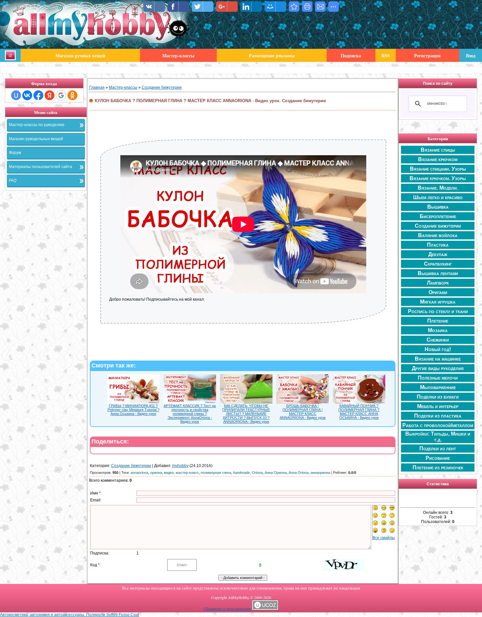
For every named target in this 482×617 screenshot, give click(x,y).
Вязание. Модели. (438, 188)
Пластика (438, 245)
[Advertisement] (46, 293)
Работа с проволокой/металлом (437, 425)
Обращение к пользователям (227, 608)
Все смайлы (383, 537)
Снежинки (438, 340)
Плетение (437, 321)
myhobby (180, 465)
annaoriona (139, 473)
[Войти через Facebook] (38, 95)
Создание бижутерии (162, 87)
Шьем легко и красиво (438, 197)
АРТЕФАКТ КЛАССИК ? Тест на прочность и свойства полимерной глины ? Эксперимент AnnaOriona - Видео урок (190, 413)
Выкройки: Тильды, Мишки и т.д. (437, 436)
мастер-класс (187, 473)
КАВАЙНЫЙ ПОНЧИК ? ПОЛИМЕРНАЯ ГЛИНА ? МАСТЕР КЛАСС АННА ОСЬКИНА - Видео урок (358, 412)
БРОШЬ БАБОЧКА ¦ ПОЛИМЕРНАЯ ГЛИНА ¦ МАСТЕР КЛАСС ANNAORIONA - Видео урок (303, 412)
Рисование (438, 458)
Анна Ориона (276, 473)
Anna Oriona (299, 473)
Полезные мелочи (438, 378)
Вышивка (438, 207)
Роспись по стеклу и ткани (438, 311)
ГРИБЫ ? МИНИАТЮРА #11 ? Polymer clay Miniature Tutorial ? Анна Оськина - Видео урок (133, 410)
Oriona (257, 473)
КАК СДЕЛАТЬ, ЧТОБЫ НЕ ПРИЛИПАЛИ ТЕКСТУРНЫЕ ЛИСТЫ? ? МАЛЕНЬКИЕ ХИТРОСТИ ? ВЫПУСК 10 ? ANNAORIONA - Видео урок (246, 413)
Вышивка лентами (438, 273)
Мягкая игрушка (437, 302)
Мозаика (438, 330)
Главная (97, 87)
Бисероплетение (438, 216)
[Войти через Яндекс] (49, 95)
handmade (241, 473)
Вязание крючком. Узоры (438, 178)
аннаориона (320, 473)
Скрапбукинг (438, 264)
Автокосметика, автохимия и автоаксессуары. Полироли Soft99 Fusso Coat (69, 614)
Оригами (438, 292)
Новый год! (438, 349)
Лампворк (438, 283)
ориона (156, 473)
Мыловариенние (438, 387)
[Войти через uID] (16, 95)
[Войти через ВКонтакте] (27, 95)
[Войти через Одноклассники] (72, 95)
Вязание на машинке (438, 359)
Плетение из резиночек (437, 467)
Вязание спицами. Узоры (438, 169)
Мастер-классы (123, 87)
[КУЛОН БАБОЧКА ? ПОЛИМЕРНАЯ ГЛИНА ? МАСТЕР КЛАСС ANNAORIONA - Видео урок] (294, 6)
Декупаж (437, 254)
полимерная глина (216, 473)
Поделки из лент (437, 448)
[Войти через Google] (61, 95)
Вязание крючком (437, 159)
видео (169, 473)
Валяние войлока (437, 235)
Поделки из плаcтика (437, 416)
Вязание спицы (438, 150)
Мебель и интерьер (437, 406)
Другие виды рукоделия (438, 368)
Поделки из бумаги (438, 397)
